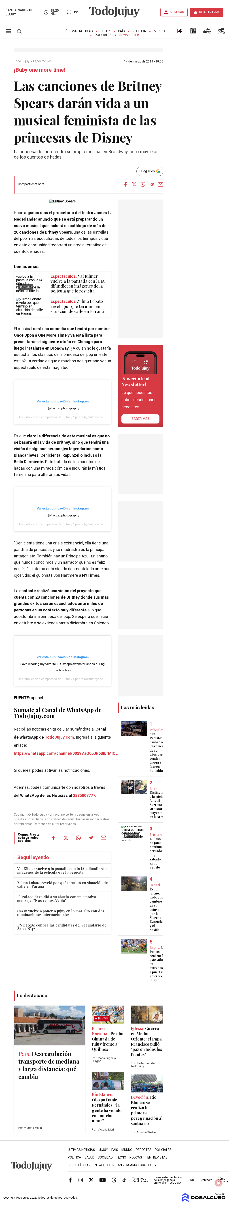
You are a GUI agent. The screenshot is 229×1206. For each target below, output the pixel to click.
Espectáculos (42, 61)
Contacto (206, 1180)
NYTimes (90, 575)
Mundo (159, 31)
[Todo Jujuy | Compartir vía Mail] (160, 184)
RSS (192, 1180)
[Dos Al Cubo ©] (204, 1201)
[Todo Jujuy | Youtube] (102, 1180)
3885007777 (84, 796)
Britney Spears (72, 417)
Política (139, 31)
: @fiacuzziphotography (62, 408)
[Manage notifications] (218, 1182)
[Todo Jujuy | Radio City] (193, 32)
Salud (89, 1157)
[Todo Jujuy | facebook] (70, 1180)
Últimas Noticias (79, 31)
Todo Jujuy (22, 61)
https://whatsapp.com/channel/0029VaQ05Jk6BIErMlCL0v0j (69, 753)
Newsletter (129, 35)
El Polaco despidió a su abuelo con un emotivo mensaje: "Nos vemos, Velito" (56, 898)
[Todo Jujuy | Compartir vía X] (134, 184)
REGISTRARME (209, 12)
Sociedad (105, 1157)
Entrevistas (157, 1157)
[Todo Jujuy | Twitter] (91, 1180)
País (121, 31)
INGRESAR (177, 12)
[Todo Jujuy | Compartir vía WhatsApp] (143, 184)
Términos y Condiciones (140, 1180)
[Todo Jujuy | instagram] (80, 1180)
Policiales (103, 35)
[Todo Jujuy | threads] (113, 1180)
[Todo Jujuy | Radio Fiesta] (222, 32)
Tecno (121, 1157)
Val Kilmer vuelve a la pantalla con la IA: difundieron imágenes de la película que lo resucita (62, 870)
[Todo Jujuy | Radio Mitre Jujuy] (206, 32)
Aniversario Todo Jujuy (137, 1165)
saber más (140, 419)
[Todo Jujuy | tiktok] (124, 1180)
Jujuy (105, 31)
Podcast (136, 1157)
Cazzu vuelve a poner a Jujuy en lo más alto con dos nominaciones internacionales (60, 913)
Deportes (143, 1150)
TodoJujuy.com (59, 737)
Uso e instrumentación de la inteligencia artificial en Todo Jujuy (168, 1180)
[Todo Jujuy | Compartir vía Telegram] (152, 184)
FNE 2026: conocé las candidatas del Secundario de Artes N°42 (61, 927)
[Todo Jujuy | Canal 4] (180, 32)
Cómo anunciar (223, 1180)
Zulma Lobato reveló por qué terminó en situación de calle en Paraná (62, 884)
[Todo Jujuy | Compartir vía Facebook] (125, 184)
